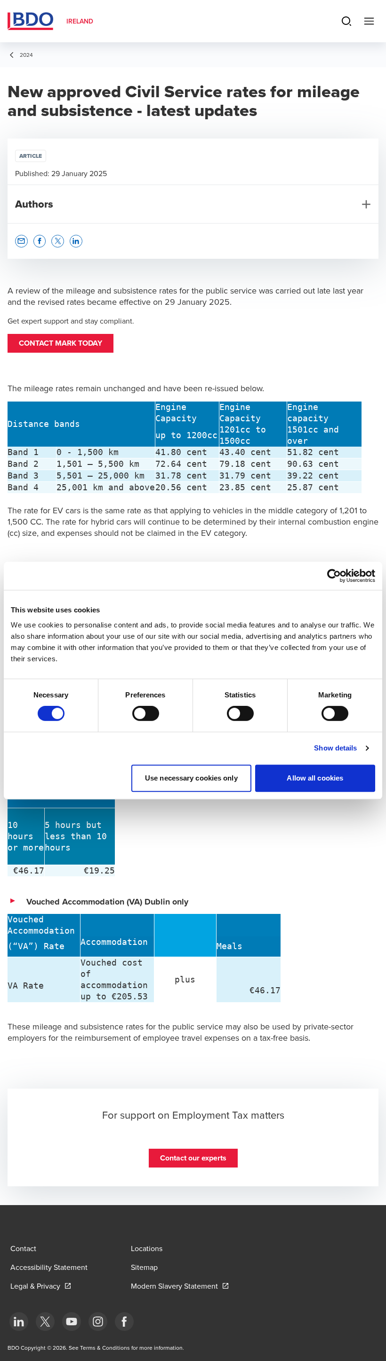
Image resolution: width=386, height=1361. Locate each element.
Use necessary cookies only (191, 778)
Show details (335, 748)
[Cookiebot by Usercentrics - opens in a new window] (334, 576)
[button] (60, 343)
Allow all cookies (315, 778)
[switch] (145, 713)
